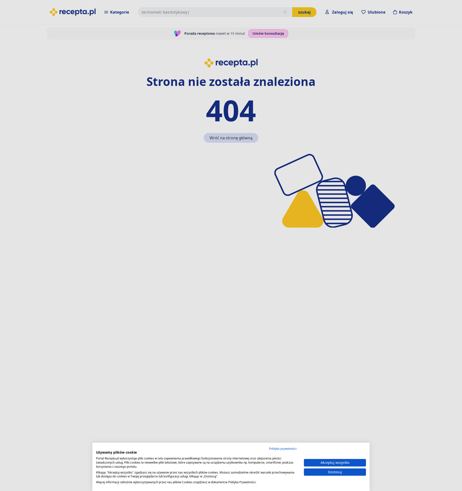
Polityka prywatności (283, 449)
